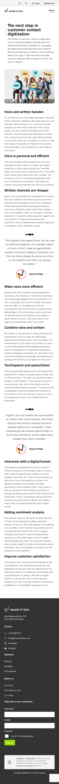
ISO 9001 (19, 758)
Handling (8, 666)
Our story (8, 685)
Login (37, 3)
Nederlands (49, 3)
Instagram (12, 643)
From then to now (12, 690)
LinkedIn (12, 648)
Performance (10, 671)
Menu (52, 10)
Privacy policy (39, 773)
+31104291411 (14, 633)
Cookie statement (22, 773)
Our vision (8, 695)
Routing (8, 661)
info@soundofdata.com (19, 638)
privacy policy (27, 736)
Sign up (9, 742)
